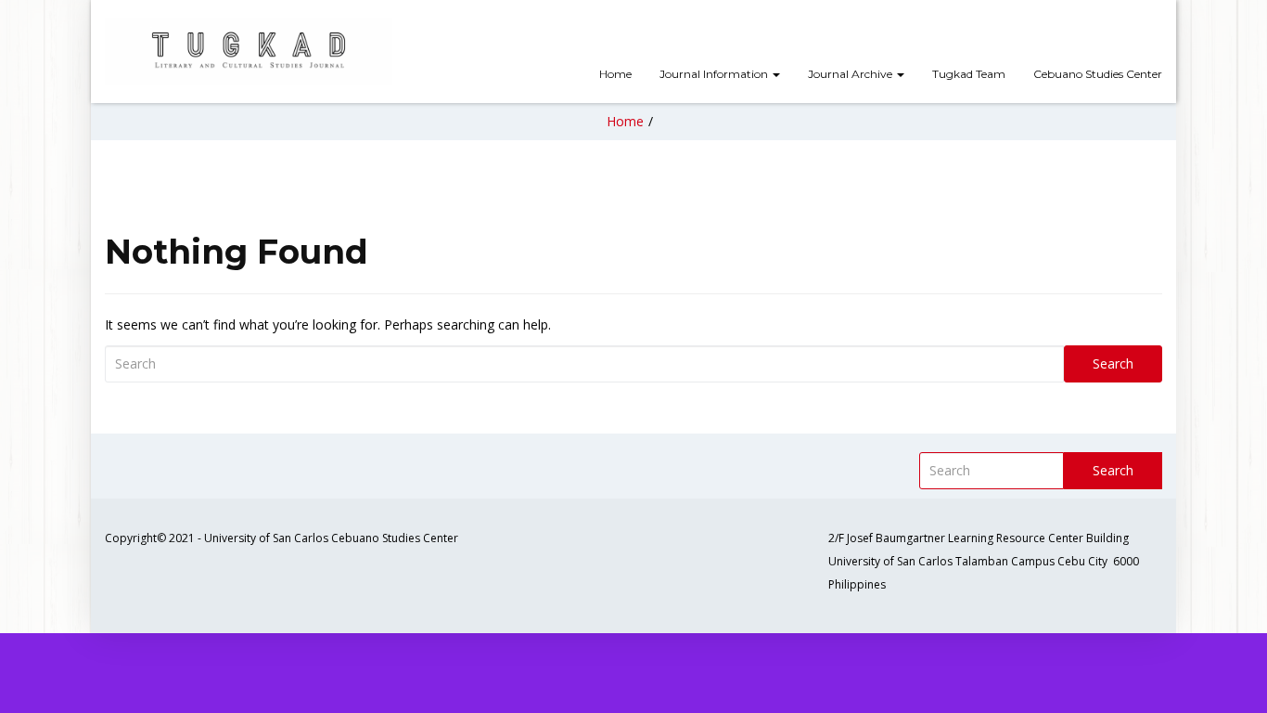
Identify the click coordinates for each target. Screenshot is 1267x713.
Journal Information (715, 74)
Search (1113, 363)
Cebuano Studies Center (1097, 74)
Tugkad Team (968, 74)
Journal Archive (851, 74)
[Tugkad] (248, 51)
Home (615, 74)
